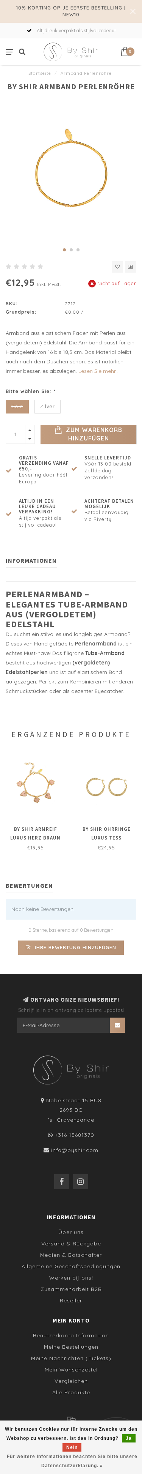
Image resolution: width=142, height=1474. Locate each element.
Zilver (47, 406)
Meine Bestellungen (71, 1346)
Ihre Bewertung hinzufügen (74, 947)
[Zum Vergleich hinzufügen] (130, 267)
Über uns (71, 1232)
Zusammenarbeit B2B (71, 1289)
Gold (17, 406)
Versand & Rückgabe (71, 1243)
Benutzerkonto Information (71, 1335)
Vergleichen (71, 1381)
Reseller (71, 1300)
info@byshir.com (74, 1150)
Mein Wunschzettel (71, 1369)
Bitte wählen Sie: (30, 391)
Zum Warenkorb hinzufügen (93, 434)
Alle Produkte (71, 1392)
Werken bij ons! (71, 1277)
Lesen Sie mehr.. (98, 371)
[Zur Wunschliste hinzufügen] (117, 267)
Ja (129, 1438)
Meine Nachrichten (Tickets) (71, 1358)
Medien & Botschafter (71, 1254)
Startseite (39, 73)
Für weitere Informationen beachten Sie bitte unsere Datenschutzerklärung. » (72, 1461)
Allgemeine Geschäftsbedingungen (71, 1266)
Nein (72, 1447)
